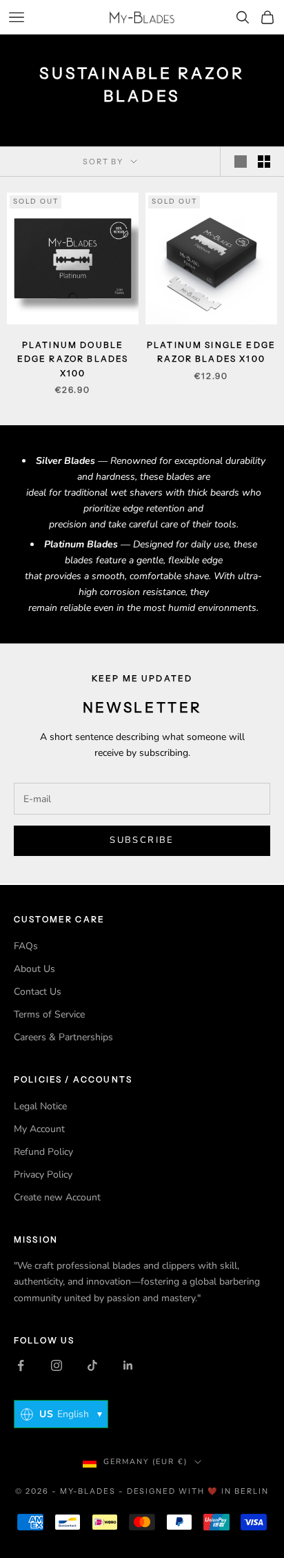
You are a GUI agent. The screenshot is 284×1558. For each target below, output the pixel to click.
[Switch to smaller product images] (264, 161)
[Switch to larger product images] (240, 161)
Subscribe (142, 840)
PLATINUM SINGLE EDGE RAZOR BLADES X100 (211, 352)
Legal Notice (40, 1106)
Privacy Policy (43, 1174)
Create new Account (57, 1197)
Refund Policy (43, 1151)
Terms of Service (49, 1014)
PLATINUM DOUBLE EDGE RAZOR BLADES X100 (73, 359)
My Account (39, 1129)
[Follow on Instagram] (56, 1365)
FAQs (26, 946)
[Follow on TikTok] (92, 1365)
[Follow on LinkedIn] (128, 1365)
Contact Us (37, 991)
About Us (34, 968)
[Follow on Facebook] (21, 1365)
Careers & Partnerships (63, 1037)
